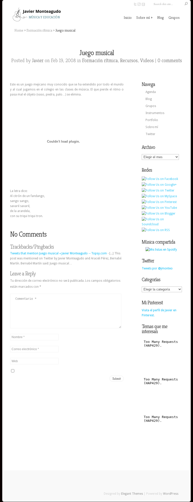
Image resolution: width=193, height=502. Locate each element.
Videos (147, 60)
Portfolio (152, 120)
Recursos (129, 60)
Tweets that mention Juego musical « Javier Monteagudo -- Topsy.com (58, 253)
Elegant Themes (132, 493)
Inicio (128, 17)
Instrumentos (155, 113)
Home (18, 30)
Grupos (174, 17)
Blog (160, 17)
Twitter (150, 134)
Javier (37, 60)
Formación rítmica (39, 30)
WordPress (170, 493)
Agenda (151, 92)
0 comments (170, 60)
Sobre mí (143, 17)
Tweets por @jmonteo (157, 268)
